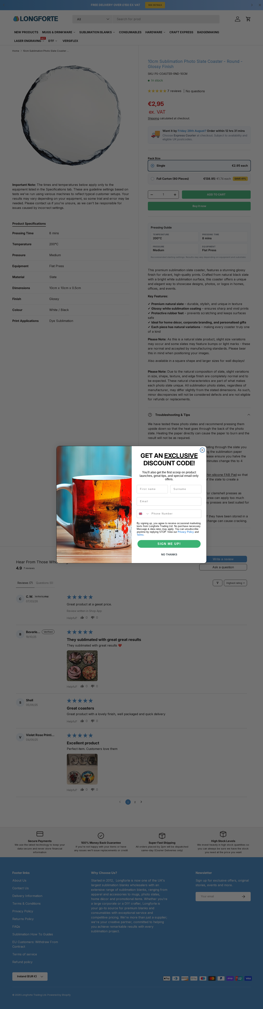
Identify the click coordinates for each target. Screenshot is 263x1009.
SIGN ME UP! (169, 543)
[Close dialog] (202, 450)
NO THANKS (169, 554)
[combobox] (143, 514)
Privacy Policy (186, 531)
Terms (140, 534)
